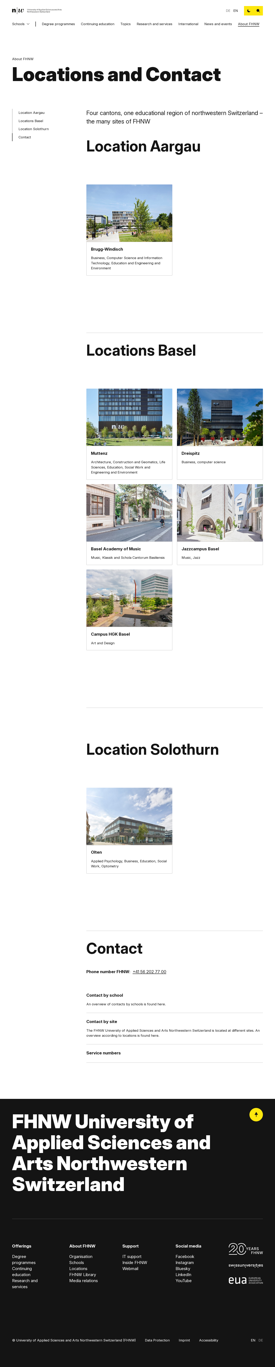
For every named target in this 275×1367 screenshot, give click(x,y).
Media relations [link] (83, 1280)
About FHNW (248, 24)
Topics (125, 24)
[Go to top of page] (256, 1114)
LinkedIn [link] (183, 1274)
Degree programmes (58, 24)
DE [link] (228, 11)
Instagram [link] (185, 1262)
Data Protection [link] (157, 1340)
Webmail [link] (130, 1268)
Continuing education (97, 24)
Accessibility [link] (208, 1340)
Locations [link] (78, 1268)
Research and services (154, 24)
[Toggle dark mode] (248, 10)
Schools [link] (76, 1262)
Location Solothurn (34, 129)
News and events (218, 24)
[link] (37, 10)
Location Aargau (31, 113)
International (188, 24)
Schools (18, 24)
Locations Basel (31, 121)
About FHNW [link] (22, 59)
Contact (25, 137)
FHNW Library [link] (82, 1274)
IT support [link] (132, 1256)
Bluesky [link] (183, 1268)
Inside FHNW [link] (134, 1262)
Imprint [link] (184, 1340)
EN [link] (235, 11)
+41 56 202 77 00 (149, 971)
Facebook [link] (185, 1256)
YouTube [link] (184, 1280)
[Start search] (258, 10)
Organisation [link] (80, 1256)
